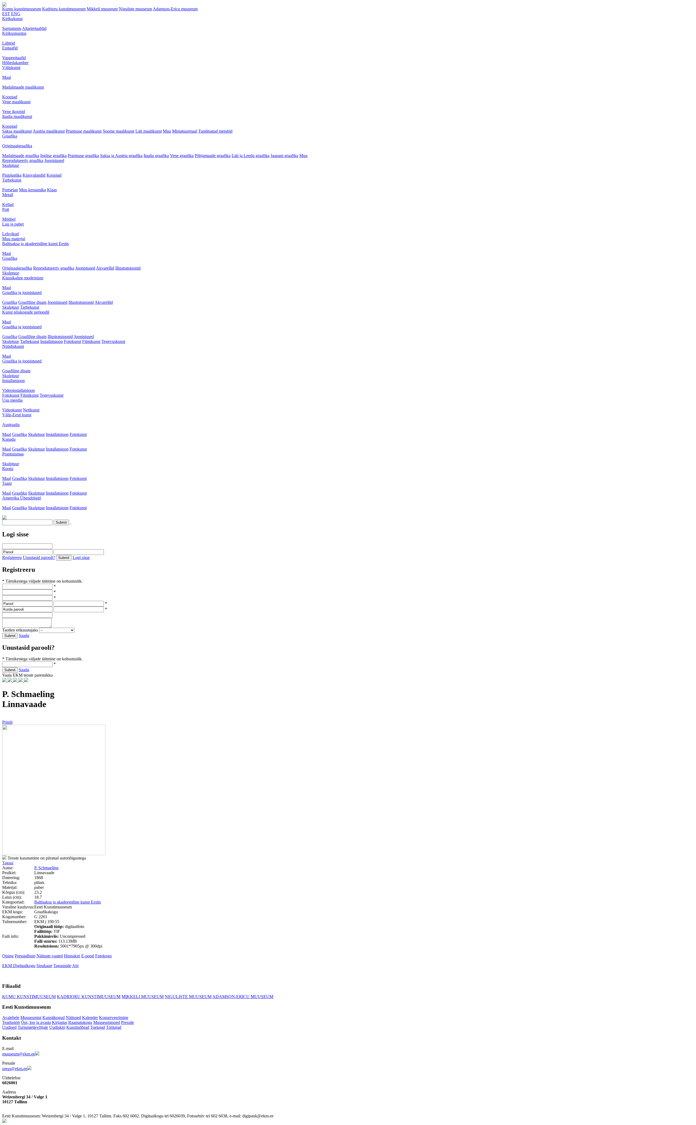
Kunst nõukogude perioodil (25, 312)
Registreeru (12, 557)
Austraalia (11, 424)
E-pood (87, 956)
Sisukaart (44, 965)
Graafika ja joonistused (22, 292)
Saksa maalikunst (17, 131)
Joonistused (54, 160)
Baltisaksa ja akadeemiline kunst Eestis (35, 243)
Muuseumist (30, 1017)
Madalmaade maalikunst (23, 87)
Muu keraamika (32, 190)
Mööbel (8, 219)
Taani (7, 483)
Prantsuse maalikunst (84, 131)
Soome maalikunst (118, 131)
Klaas (52, 190)
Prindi (7, 722)
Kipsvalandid (34, 175)
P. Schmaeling (46, 867)
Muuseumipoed (106, 1022)
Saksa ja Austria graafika (121, 155)
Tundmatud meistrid (215, 131)
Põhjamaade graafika (213, 155)
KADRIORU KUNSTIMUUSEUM (88, 996)
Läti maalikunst (148, 131)
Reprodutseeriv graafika (22, 160)
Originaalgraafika (17, 145)
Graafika (9, 136)
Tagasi (7, 863)
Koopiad (9, 97)
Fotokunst (72, 341)
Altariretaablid (34, 28)
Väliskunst (11, 67)
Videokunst (12, 410)
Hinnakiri (72, 956)
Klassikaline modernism (22, 278)
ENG (15, 13)
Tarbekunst (11, 180)
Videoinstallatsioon (18, 390)
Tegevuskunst (113, 341)
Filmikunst (91, 341)
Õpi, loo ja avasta (36, 1022)
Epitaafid (10, 48)
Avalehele (10, 1017)
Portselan (10, 190)
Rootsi (7, 468)
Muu (167, 131)
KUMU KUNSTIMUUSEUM (29, 996)
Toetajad (97, 1027)
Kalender (90, 1017)
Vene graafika (182, 155)
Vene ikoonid (13, 111)
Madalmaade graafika (20, 155)
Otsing (8, 956)
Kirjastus (59, 1022)
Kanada (8, 439)
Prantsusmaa (13, 454)
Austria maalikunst (49, 131)
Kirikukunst (12, 18)
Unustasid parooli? (39, 557)
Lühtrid (8, 43)
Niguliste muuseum (135, 9)
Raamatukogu (80, 1022)
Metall (7, 194)
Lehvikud (10, 234)
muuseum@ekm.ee (18, 1054)
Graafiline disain (32, 302)
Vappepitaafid (14, 57)
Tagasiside (62, 965)
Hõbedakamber (15, 62)
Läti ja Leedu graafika (250, 155)
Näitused (73, 1017)
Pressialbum (25, 956)
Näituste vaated (49, 956)
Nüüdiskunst (13, 346)
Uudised (9, 1027)
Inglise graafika (53, 155)
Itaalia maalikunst (17, 116)
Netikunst (31, 410)
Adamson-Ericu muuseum (175, 9)
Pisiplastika (11, 175)
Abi (75, 965)
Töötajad (113, 1027)
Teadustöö (11, 1022)
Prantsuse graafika (83, 155)
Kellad (8, 204)
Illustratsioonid (128, 268)
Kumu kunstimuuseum (21, 9)
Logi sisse (81, 557)
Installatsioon (51, 341)
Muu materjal (13, 238)
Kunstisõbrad (77, 1027)
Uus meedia (12, 400)
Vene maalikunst (16, 101)
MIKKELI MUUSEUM (143, 996)
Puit (5, 209)
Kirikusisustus (14, 33)
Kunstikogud (53, 1017)
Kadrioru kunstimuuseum (64, 9)
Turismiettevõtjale (33, 1027)
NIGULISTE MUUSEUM (188, 996)
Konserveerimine (113, 1017)
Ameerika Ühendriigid (21, 498)
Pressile (127, 1022)
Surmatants (11, 28)
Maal (6, 77)
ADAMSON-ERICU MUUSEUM (242, 996)
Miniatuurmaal (184, 131)
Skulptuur (10, 165)
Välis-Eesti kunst (16, 414)
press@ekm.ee (14, 1068)
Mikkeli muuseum (102, 9)
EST (6, 13)
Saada (24, 635)
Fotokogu (103, 956)
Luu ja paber (13, 224)
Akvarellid (105, 268)
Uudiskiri (57, 1027)
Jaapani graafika (284, 155)
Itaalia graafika (156, 155)
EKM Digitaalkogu (18, 965)
